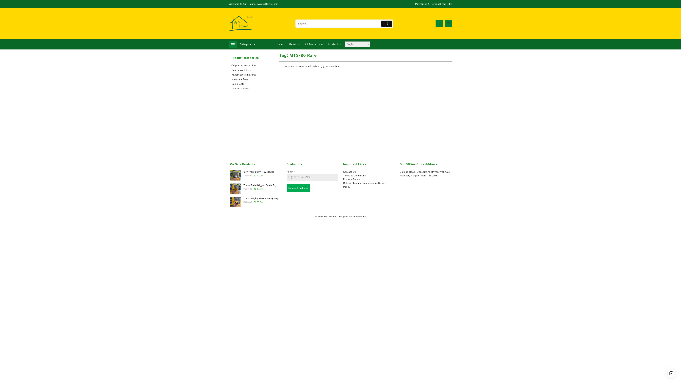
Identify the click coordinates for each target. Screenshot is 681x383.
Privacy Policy (351, 179)
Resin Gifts (238, 84)
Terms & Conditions (354, 175)
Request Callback (298, 188)
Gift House (330, 216)
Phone (291, 172)
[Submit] (386, 24)
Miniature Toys (239, 79)
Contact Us (349, 172)
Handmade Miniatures (243, 74)
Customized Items (242, 70)
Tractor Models (240, 88)
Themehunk (359, 216)
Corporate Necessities (244, 65)
